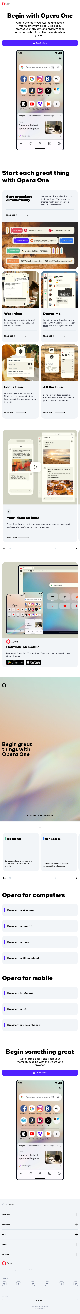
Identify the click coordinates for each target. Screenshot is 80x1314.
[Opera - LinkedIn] (61, 1284)
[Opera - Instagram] (76, 1284)
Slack (45, 325)
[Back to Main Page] (6, 3)
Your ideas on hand (23, 518)
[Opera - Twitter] (33, 1284)
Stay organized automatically (19, 198)
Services (6, 1225)
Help (4, 1234)
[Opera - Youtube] (47, 1284)
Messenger (70, 323)
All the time (53, 387)
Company (6, 1254)
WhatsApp (59, 323)
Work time (13, 314)
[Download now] (15, 662)
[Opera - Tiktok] (18, 1284)
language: (76, 4)
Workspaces (52, 838)
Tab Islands (13, 838)
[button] (40, 43)
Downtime (52, 314)
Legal (4, 1244)
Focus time (13, 387)
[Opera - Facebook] (4, 1284)
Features (6, 1215)
